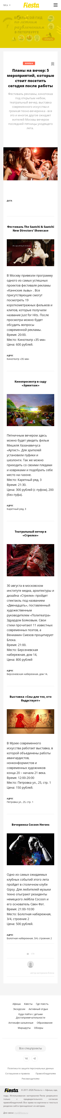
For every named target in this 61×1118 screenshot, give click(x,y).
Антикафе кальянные (20, 1022)
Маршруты (24, 1027)
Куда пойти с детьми (30, 1014)
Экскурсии (19, 1009)
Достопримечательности (30, 1017)
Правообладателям (46, 1073)
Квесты (28, 1003)
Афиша (29, 63)
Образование (45, 1022)
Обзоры (38, 1027)
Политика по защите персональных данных (30, 1068)
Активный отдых (38, 1009)
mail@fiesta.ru (21, 1112)
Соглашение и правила (17, 1073)
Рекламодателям (30, 1078)
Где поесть (42, 1003)
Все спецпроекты (30, 1048)
